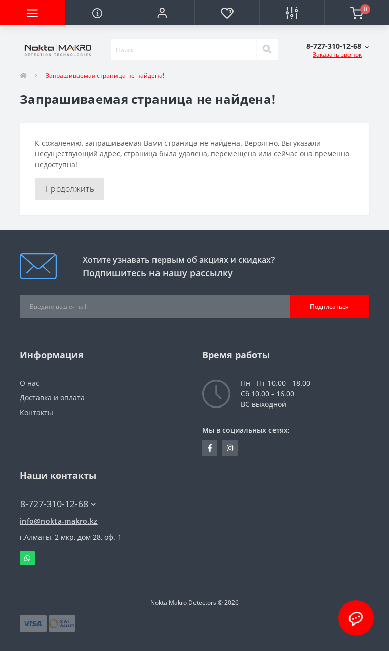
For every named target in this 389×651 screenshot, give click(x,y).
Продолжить (69, 188)
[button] (162, 12)
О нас (30, 383)
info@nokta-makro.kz (59, 521)
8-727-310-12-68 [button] (54, 504)
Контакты (36, 412)
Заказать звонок (337, 54)
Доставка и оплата (52, 397)
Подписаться (329, 306)
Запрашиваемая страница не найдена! (105, 75)
